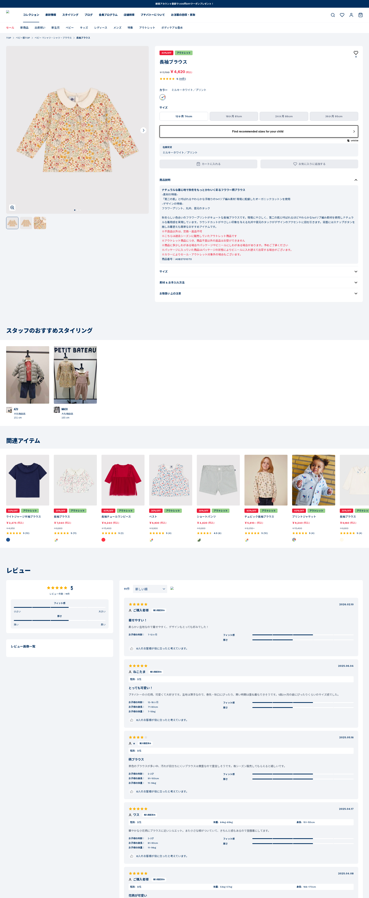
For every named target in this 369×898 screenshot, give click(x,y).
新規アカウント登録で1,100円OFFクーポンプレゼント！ (184, 3)
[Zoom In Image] (12, 208)
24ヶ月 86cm (284, 116)
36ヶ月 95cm (333, 116)
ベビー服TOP (23, 38)
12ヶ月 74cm (183, 116)
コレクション (31, 14)
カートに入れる (211, 163)
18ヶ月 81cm (234, 116)
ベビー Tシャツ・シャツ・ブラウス (53, 38)
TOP (8, 38)
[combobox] (150, 589)
